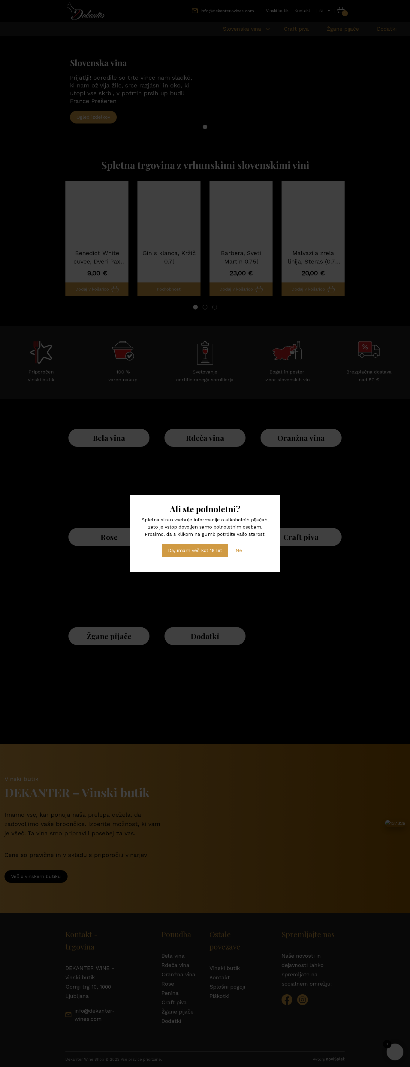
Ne (239, 550)
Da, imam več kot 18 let (195, 550)
